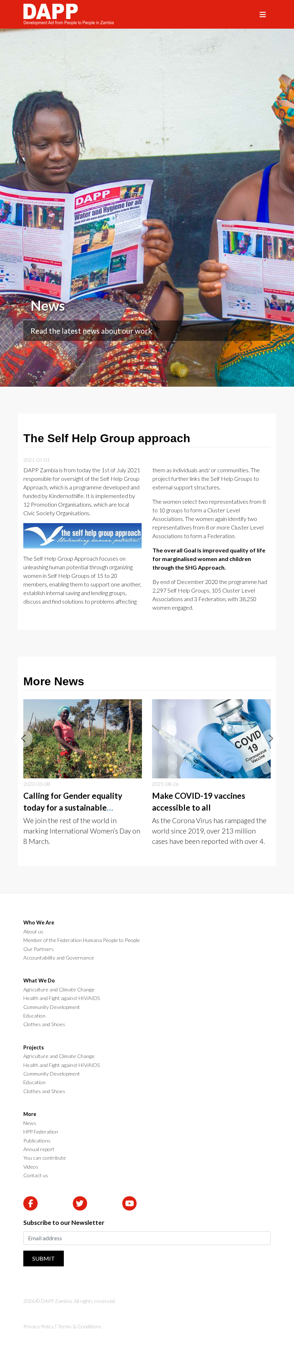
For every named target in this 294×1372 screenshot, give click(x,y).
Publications (37, 1140)
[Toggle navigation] (263, 14)
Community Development (51, 1007)
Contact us (35, 1175)
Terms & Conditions (79, 1326)
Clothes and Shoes (44, 1024)
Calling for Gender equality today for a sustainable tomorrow (72, 808)
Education (34, 1015)
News (29, 1123)
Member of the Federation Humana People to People (81, 940)
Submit (43, 1258)
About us (33, 931)
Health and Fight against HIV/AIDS (61, 998)
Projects (33, 1047)
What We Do (39, 980)
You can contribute (44, 1157)
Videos (30, 1166)
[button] (24, 738)
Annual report (38, 1149)
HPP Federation (40, 1131)
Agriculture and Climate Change (59, 989)
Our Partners (38, 949)
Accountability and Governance (58, 957)
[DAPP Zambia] (68, 14)
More (29, 1114)
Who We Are (38, 922)
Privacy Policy (38, 1326)
